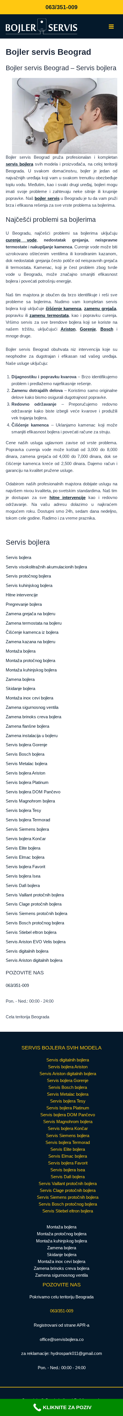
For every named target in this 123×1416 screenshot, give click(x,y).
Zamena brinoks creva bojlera (33, 717)
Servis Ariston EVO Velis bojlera (36, 942)
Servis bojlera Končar (26, 838)
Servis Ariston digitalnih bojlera (34, 960)
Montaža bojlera (20, 651)
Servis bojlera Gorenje (26, 745)
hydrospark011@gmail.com (76, 1353)
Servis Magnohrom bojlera (30, 801)
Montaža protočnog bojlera (30, 660)
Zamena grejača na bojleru (30, 614)
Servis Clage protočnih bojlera (33, 904)
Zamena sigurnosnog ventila (32, 707)
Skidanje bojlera (20, 688)
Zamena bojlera (20, 679)
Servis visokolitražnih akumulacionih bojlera (46, 567)
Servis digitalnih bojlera (27, 951)
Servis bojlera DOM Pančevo (33, 792)
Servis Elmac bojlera (25, 857)
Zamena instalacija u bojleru (31, 735)
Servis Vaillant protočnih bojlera (35, 895)
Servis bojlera (18, 557)
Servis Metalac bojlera (26, 763)
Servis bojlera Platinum (27, 782)
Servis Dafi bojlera (23, 885)
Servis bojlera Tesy (23, 810)
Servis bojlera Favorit (25, 866)
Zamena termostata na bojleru (33, 623)
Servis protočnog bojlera (28, 576)
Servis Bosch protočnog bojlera (35, 923)
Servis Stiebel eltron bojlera (31, 932)
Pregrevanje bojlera (24, 604)
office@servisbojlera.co (62, 1339)
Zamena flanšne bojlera (27, 726)
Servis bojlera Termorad (28, 820)
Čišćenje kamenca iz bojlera (32, 632)
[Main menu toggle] (111, 27)
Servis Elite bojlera (23, 848)
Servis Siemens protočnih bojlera (36, 913)
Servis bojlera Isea (23, 876)
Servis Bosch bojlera (25, 754)
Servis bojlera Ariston (25, 773)
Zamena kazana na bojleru (30, 641)
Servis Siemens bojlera (27, 829)
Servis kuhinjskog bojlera (29, 585)
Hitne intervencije (22, 595)
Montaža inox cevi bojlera (29, 698)
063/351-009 (61, 7)
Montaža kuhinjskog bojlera (31, 670)
